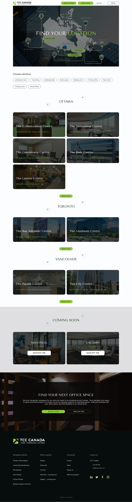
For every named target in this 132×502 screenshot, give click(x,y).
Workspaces (17, 470)
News (69, 465)
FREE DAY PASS (78, 411)
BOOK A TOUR (53, 411)
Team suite (106, 80)
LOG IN (98, 3)
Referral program (73, 474)
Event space (64, 80)
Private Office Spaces (20, 460)
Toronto (43, 470)
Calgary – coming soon (48, 479)
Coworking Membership (21, 465)
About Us (70, 470)
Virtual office (34, 86)
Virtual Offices (18, 479)
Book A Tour (66, 196)
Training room (20, 86)
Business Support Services (21, 484)
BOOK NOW (85, 3)
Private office (93, 80)
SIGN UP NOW (68, 3)
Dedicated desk (49, 80)
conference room (21, 80)
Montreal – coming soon (48, 474)
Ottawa (42, 460)
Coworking (35, 80)
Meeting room (78, 80)
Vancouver (43, 465)
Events (69, 460)
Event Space (17, 474)
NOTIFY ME (39, 353)
